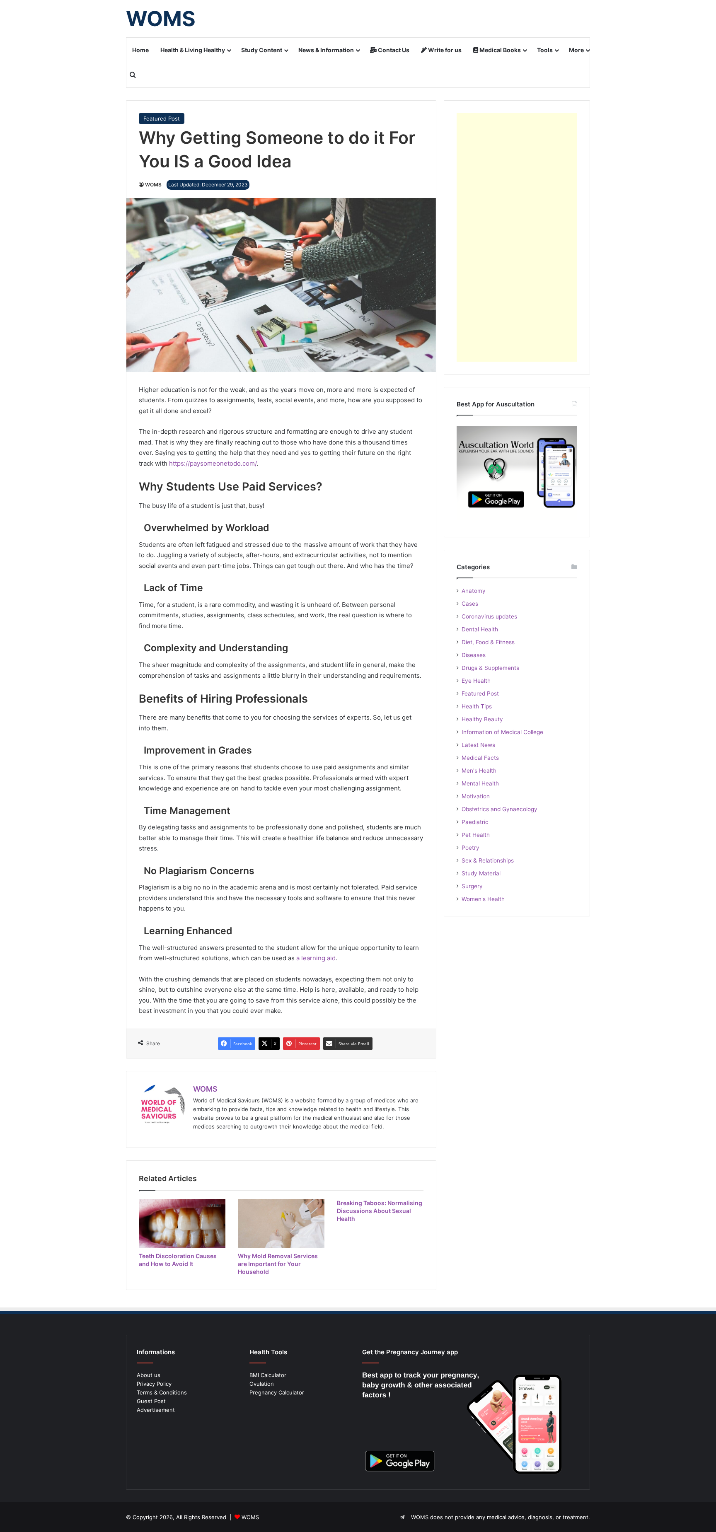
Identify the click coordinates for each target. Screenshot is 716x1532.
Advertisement (156, 1409)
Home (140, 49)
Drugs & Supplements (490, 668)
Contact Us (393, 49)
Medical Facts (480, 757)
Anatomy (474, 590)
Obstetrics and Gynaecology (499, 809)
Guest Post (151, 1401)
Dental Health (480, 629)
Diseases (474, 655)
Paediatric (475, 822)
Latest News (478, 745)
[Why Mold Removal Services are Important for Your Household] (281, 1223)
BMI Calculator (267, 1375)
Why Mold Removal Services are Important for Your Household (278, 1263)
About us (148, 1375)
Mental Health (480, 783)
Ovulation (261, 1383)
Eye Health (476, 680)
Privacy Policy (154, 1383)
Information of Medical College (502, 732)
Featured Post (161, 118)
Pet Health (476, 834)
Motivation (476, 796)
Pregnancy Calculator (276, 1392)
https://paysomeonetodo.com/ (212, 463)
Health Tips (477, 706)
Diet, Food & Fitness (488, 642)
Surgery (472, 886)
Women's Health (483, 899)
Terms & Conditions (162, 1392)
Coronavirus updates (489, 616)
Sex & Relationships (488, 860)
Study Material (481, 873)
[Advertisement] (517, 237)
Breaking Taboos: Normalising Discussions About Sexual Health (379, 1210)
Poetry (470, 847)
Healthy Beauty (482, 719)
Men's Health (479, 770)
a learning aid (316, 958)
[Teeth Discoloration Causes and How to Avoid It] (182, 1223)
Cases (470, 603)
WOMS (153, 184)
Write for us (444, 49)
